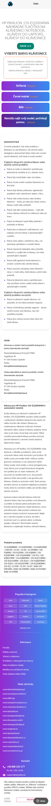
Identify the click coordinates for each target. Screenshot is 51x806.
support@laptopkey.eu (16, 775)
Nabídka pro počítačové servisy (16, 670)
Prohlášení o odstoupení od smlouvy (18, 661)
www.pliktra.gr (9, 698)
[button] (48, 3)
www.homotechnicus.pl (12, 751)
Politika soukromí (10, 652)
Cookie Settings (7, 800)
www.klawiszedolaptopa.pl (14, 690)
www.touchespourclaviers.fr (14, 694)
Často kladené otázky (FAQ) (14, 674)
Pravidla (6, 648)
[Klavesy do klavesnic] (7, 4)
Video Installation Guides (13, 665)
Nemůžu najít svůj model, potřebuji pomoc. (25, 120)
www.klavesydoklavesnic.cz (14, 738)
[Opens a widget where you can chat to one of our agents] (40, 801)
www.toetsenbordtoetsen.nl (14, 707)
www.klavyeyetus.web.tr (13, 720)
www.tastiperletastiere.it (13, 747)
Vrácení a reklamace (11, 657)
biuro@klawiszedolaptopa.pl (15, 366)
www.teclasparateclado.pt (13, 725)
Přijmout (31, 800)
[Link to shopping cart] (43, 4)
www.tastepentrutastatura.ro (15, 703)
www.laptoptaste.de (11, 733)
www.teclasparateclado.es (13, 716)
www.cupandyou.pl (11, 742)
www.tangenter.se (10, 729)
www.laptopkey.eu (10, 711)
